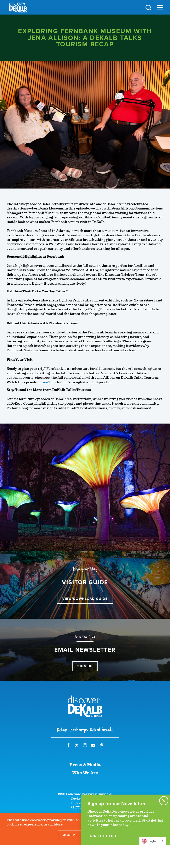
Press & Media (85, 764)
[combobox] (152, 841)
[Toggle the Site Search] (148, 7)
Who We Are (85, 772)
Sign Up (84, 666)
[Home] (18, 7)
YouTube (49, 382)
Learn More (53, 824)
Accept (70, 835)
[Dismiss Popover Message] (163, 800)
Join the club (102, 836)
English (153, 841)
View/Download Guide (85, 598)
